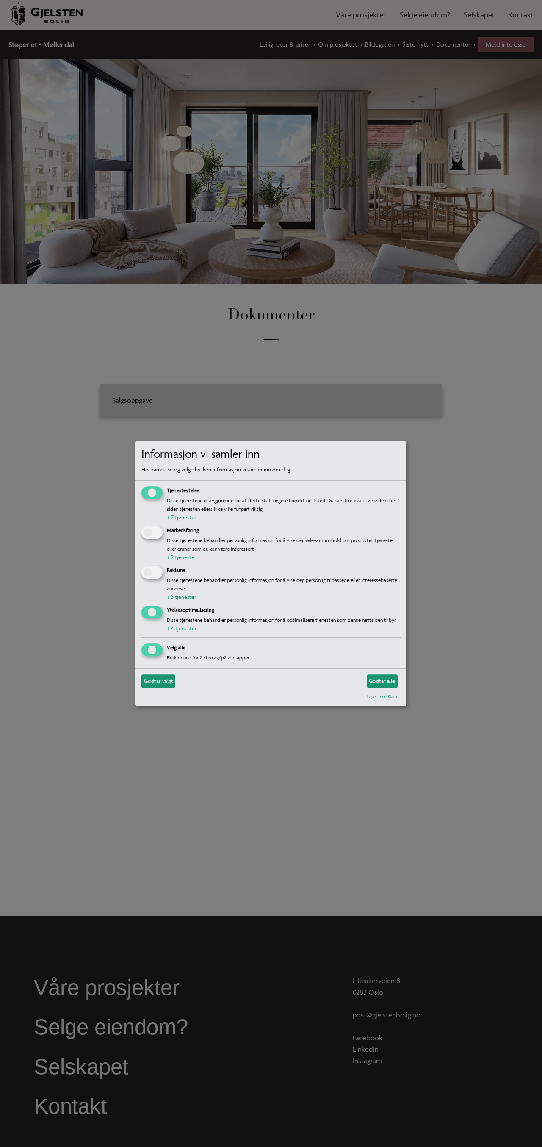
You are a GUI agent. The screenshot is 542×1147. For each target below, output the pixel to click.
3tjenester (181, 597)
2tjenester (181, 557)
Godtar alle (382, 680)
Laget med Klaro (382, 696)
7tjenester (181, 517)
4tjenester (181, 628)
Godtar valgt (158, 680)
